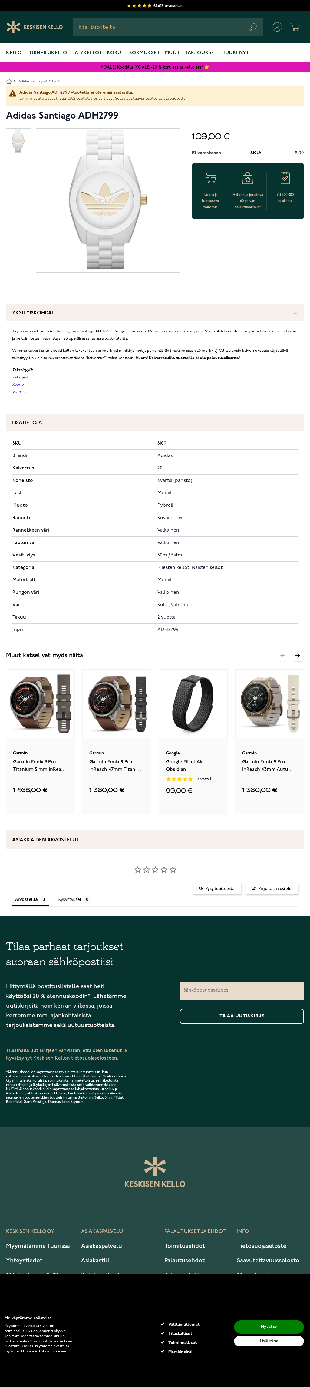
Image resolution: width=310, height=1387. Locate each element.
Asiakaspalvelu (101, 1246)
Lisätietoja (27, 422)
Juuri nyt (236, 53)
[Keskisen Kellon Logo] (34, 27)
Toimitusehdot (184, 1246)
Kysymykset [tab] (69, 899)
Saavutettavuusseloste (268, 1260)
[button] (298, 656)
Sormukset (144, 53)
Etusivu (8, 81)
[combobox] (168, 27)
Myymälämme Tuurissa (38, 1246)
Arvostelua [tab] (26, 899)
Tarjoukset (201, 53)
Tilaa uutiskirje (241, 1016)
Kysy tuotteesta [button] (220, 888)
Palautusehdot (184, 1260)
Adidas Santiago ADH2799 (39, 81)
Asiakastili (95, 1260)
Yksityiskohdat (33, 313)
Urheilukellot (50, 53)
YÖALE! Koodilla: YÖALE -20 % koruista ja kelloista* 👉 (155, 67)
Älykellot (88, 53)
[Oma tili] (277, 27)
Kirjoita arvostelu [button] (275, 888)
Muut (172, 53)
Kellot (15, 53)
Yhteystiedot (24, 1260)
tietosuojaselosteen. (94, 1058)
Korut (115, 53)
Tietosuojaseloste (261, 1246)
